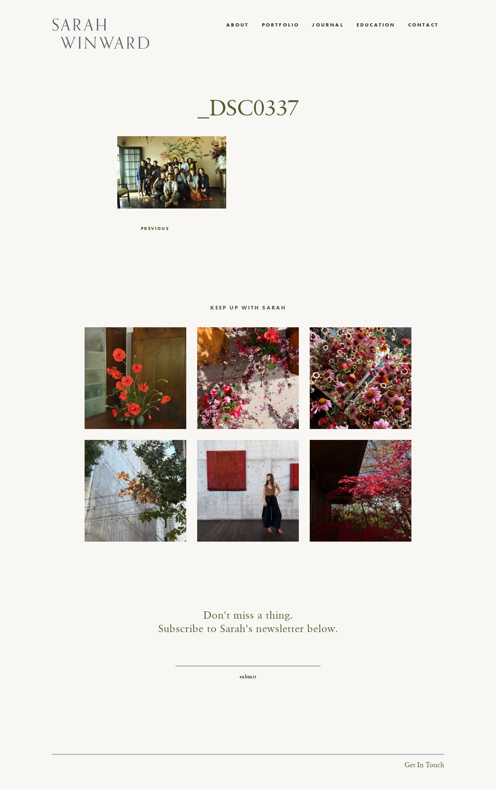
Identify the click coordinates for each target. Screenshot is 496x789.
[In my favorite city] (248, 491)
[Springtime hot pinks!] (248, 378)
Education (376, 24)
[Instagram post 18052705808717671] (135, 491)
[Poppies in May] (135, 378)
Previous (155, 228)
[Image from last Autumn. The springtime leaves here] (360, 491)
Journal (327, 24)
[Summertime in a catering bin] (360, 378)
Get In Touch (424, 765)
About (237, 24)
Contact (423, 24)
